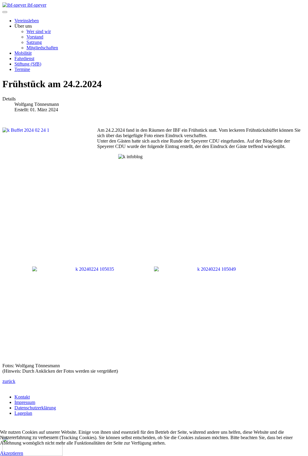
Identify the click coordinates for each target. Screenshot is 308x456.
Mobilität (23, 53)
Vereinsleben (26, 20)
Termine (22, 69)
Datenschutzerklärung (35, 407)
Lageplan (23, 413)
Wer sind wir (38, 31)
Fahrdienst (24, 58)
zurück (8, 381)
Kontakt (22, 396)
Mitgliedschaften (42, 47)
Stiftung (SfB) (27, 63)
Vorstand (34, 36)
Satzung (34, 42)
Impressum (24, 402)
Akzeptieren (11, 453)
